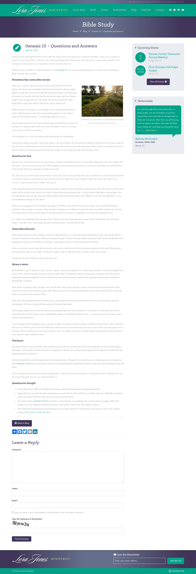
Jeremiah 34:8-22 (40, 401)
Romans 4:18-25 (24, 363)
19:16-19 (41, 412)
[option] (158, 126)
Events (104, 10)
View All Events (157, 81)
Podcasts (146, 10)
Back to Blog (23, 423)
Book (93, 10)
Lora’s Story (79, 10)
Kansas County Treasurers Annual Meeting (164, 55)
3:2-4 (26, 412)
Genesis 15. (63, 70)
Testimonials (120, 10)
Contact (160, 10)
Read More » (151, 130)
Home (75, 31)
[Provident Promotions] (176, 571)
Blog (133, 10)
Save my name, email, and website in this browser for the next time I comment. (49, 512)
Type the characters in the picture (27, 519)
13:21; (33, 412)
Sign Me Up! (175, 561)
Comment (17, 449)
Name (15, 488)
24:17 (48, 412)
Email (15, 500)
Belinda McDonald (146, 138)
